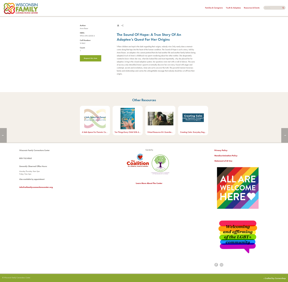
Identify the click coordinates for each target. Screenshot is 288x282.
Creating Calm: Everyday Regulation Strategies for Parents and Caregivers (193, 132)
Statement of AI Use (223, 161)
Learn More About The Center (149, 183)
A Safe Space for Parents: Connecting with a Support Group (95, 132)
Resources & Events (251, 7)
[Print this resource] (118, 25)
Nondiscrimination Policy (225, 155)
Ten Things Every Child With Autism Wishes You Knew (128, 132)
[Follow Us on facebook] (216, 265)
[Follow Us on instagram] (221, 265)
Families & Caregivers (214, 7)
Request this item (90, 58)
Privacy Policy (220, 150)
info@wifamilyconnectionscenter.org (36, 187)
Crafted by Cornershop (275, 278)
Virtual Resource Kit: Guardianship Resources (160, 132)
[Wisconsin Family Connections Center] (20, 8)
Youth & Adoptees (233, 7)
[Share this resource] (122, 25)
